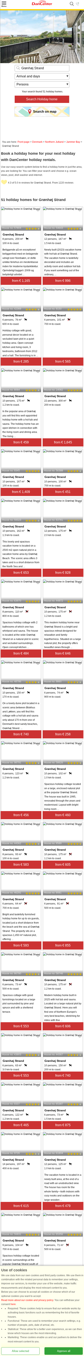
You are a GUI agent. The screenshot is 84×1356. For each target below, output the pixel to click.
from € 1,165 (21, 280)
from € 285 (21, 361)
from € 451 (63, 492)
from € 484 (21, 653)
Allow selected (20, 1351)
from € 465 (21, 1125)
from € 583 (21, 864)
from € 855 (63, 945)
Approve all (63, 1351)
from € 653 (21, 572)
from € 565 (63, 361)
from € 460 (63, 815)
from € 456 (21, 815)
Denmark (37, 141)
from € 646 (63, 653)
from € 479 (63, 1206)
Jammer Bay (73, 141)
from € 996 (63, 280)
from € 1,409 (21, 492)
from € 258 (63, 734)
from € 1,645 (63, 442)
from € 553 (21, 1026)
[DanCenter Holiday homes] (42, 4)
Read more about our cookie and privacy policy (27, 1300)
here (13, 1304)
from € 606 (63, 1026)
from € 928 (63, 572)
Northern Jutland (54, 141)
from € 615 (21, 1206)
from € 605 (63, 864)
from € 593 (21, 945)
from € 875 (63, 1125)
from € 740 (21, 734)
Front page (24, 141)
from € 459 (21, 442)
